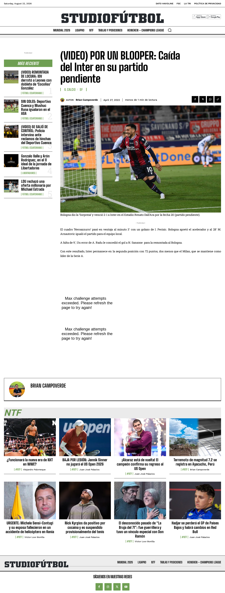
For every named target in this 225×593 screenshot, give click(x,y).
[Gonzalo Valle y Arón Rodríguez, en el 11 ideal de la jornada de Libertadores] (11, 160)
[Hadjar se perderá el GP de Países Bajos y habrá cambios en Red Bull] (195, 502)
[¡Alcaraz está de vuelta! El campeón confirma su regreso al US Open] (140, 439)
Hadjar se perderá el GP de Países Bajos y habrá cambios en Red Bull (195, 527)
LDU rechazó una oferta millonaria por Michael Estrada (36, 185)
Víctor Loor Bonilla (34, 537)
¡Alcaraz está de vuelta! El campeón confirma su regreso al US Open (140, 464)
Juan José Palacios (89, 469)
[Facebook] (195, 99)
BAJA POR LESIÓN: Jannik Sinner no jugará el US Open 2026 (84, 462)
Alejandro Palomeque (34, 469)
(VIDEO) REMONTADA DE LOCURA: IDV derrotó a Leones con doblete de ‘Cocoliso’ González (36, 80)
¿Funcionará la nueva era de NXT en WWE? (30, 462)
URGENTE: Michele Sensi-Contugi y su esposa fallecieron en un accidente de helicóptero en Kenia (30, 527)
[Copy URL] (217, 99)
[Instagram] (108, 586)
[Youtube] (125, 586)
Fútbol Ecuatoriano (32, 93)
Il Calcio (70, 89)
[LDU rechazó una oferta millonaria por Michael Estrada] (11, 185)
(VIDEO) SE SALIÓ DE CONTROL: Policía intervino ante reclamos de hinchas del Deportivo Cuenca (36, 135)
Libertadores (28, 173)
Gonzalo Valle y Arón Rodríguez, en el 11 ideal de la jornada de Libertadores (36, 162)
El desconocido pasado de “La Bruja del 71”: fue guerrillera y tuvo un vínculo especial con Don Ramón (140, 529)
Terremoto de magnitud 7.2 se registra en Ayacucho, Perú (195, 462)
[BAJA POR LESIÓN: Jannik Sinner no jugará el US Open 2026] (85, 439)
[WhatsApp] (210, 99)
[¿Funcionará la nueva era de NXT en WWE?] (30, 439)
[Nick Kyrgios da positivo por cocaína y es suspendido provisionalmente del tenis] (85, 502)
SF (81, 89)
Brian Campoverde (87, 99)
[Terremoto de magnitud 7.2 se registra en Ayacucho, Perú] (195, 439)
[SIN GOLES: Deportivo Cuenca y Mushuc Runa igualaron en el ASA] (11, 106)
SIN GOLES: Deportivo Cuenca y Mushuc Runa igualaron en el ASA (36, 107)
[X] (202, 99)
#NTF (18, 469)
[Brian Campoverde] (63, 100)
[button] (170, 30)
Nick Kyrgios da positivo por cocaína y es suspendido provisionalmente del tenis (85, 527)
